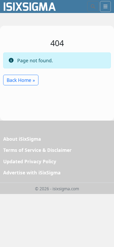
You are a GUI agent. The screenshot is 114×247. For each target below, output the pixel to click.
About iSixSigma (22, 139)
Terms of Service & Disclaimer (37, 150)
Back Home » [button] (21, 80)
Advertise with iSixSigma (32, 172)
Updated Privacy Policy (29, 161)
